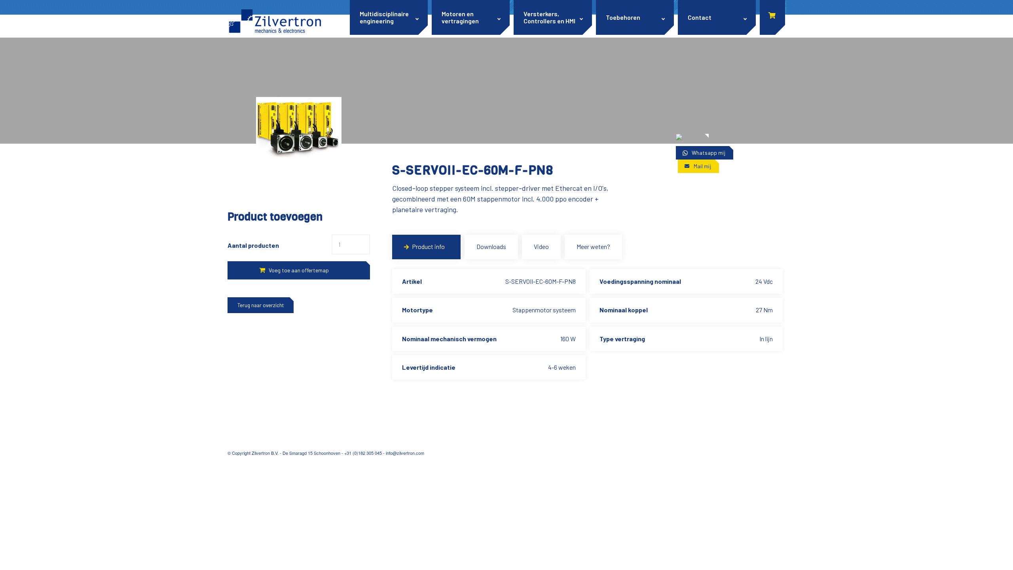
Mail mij (702, 166)
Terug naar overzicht (260, 305)
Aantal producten (253, 245)
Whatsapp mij (708, 152)
